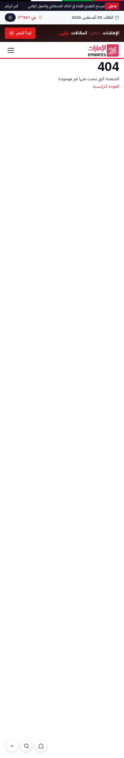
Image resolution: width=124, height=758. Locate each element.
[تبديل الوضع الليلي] (10, 17)
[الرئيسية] (41, 746)
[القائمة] (11, 50)
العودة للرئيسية (106, 86)
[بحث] (26, 746)
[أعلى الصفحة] (12, 746)
